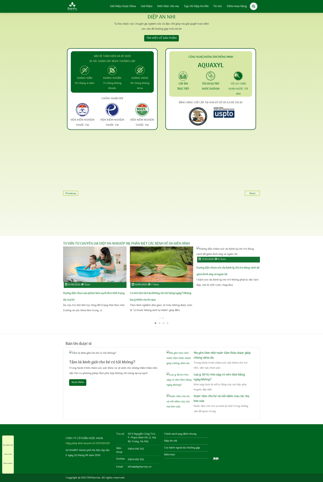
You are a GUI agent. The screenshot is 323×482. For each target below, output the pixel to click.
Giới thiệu (146, 6)
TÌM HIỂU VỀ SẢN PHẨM (161, 38)
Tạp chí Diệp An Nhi (196, 6)
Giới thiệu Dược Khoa (123, 6)
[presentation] (160, 318)
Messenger (8, 463)
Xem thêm (77, 382)
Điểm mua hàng (237, 6)
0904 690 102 (136, 449)
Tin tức (217, 6)
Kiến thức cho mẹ (168, 6)
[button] (155, 323)
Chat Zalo (8, 454)
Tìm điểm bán (8, 445)
